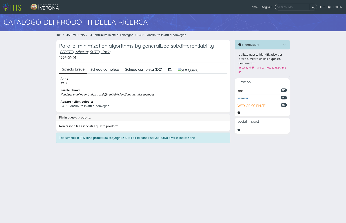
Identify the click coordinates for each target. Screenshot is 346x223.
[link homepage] (13, 7)
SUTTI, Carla (100, 51)
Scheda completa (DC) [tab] (143, 69)
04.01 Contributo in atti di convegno (161, 35)
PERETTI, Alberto (74, 51)
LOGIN (337, 7)
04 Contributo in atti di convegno (111, 35)
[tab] (170, 69)
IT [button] (321, 7)
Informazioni (250, 44)
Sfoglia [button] (265, 7)
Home (253, 7)
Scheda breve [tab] (73, 69)
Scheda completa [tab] (104, 69)
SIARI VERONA (75, 35)
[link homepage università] (45, 7)
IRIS (58, 35)
